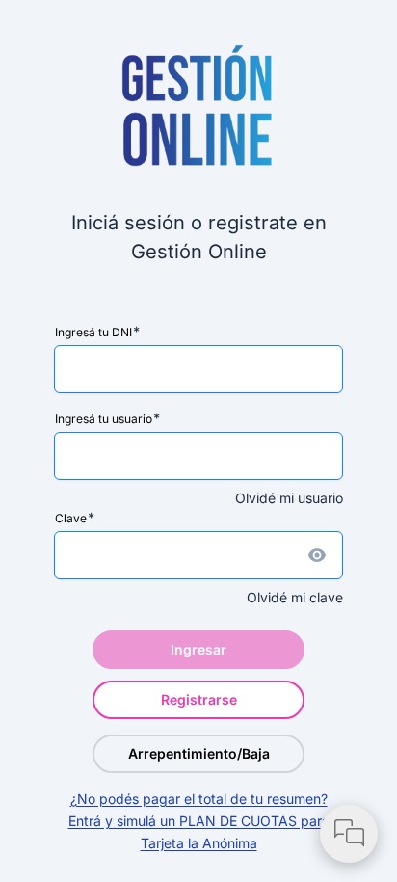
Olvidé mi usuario (289, 498)
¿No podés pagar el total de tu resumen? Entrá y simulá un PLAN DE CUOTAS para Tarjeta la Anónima (199, 820)
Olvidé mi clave (295, 597)
